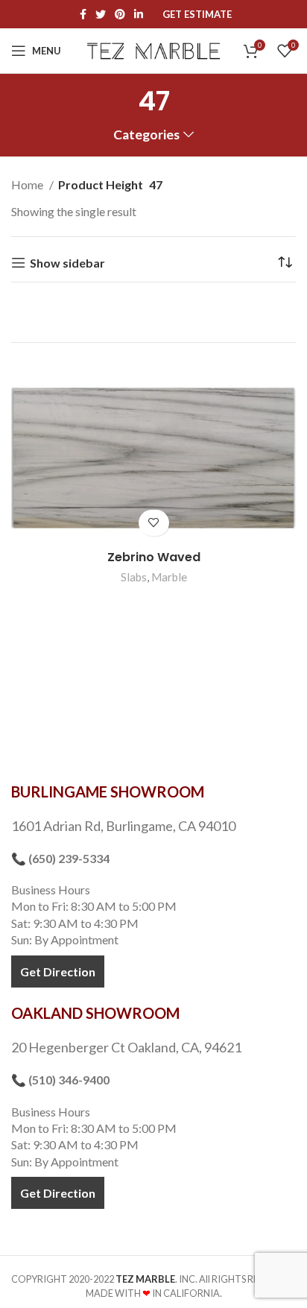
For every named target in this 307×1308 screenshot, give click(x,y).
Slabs (134, 577)
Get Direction (57, 971)
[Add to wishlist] (154, 523)
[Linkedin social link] (139, 14)
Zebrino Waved (153, 557)
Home (28, 184)
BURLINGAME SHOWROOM (107, 791)
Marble (169, 577)
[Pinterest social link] (120, 14)
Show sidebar (67, 263)
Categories (146, 135)
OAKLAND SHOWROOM (95, 1013)
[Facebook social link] (83, 14)
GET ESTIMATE (197, 14)
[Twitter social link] (100, 14)
